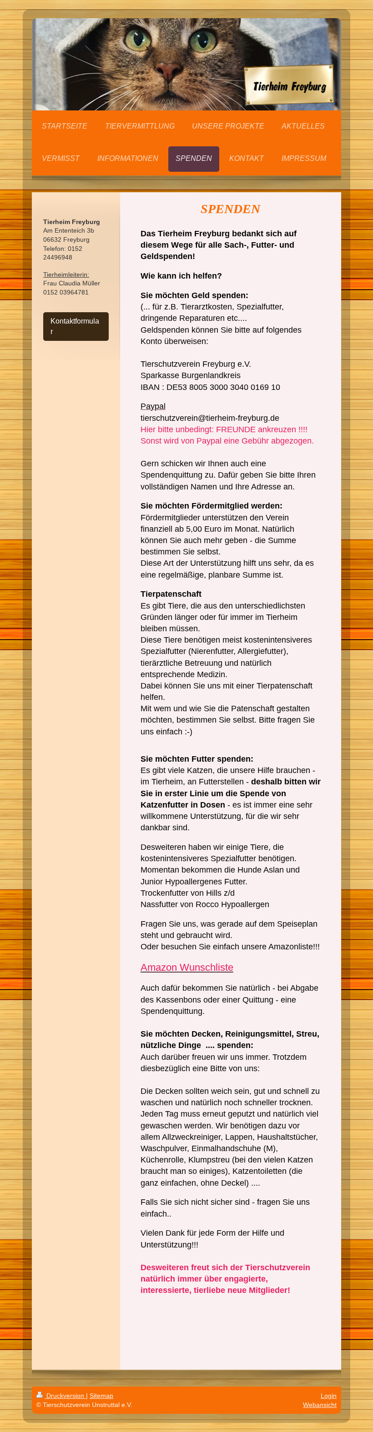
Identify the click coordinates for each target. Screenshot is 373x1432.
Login (329, 1395)
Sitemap (101, 1395)
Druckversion (65, 1395)
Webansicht (320, 1404)
